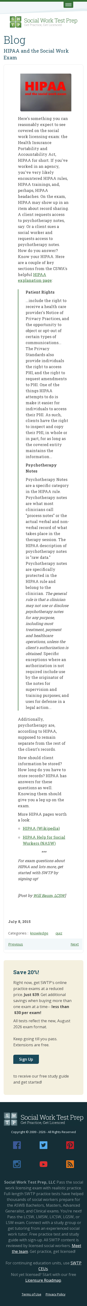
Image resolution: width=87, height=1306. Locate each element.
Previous (15, 944)
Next (75, 944)
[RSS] (70, 1166)
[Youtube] (43, 1166)
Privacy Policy (55, 1294)
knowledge (39, 933)
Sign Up (26, 1059)
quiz (59, 933)
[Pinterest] (70, 1147)
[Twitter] (43, 1147)
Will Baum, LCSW (49, 895)
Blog (15, 40)
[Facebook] (17, 1147)
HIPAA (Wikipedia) (41, 828)
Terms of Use (31, 1294)
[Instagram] (17, 1166)
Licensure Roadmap (43, 1280)
